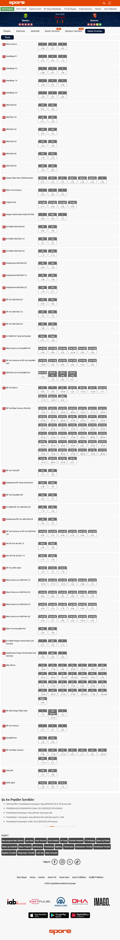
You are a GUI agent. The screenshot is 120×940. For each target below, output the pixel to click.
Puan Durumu (85, 9)
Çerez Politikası (79, 877)
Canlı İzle (39, 853)
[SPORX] (60, 932)
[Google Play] (59, 915)
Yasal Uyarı (64, 877)
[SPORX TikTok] (77, 862)
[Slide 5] (73, 826)
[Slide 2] (57, 826)
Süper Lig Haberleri (9, 847)
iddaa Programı (25, 847)
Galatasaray (38, 847)
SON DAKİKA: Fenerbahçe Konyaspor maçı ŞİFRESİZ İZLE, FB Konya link (38, 804)
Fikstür (98, 9)
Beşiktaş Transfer (9, 853)
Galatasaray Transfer (84, 847)
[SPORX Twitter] (70, 862)
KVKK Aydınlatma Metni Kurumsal (60, 883)
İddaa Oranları (95, 31)
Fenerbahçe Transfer (102, 847)
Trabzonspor (69, 847)
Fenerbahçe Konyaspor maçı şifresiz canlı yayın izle (29, 813)
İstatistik (35, 31)
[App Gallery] (80, 915)
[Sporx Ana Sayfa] (17, 3)
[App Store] (38, 915)
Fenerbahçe (49, 847)
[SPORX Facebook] (54, 862)
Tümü (7, 37)
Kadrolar (20, 31)
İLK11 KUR (21, 9)
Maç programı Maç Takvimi (13, 841)
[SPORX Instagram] (62, 862)
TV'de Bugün (70, 9)
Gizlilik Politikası (96, 877)
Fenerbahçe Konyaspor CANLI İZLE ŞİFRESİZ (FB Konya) (32, 821)
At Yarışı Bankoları (52, 9)
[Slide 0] (47, 826)
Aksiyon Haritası (74, 30)
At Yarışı (64, 841)
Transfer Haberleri (76, 841)
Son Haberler (110, 9)
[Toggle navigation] (110, 3)
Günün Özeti (35, 9)
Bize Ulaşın (22, 877)
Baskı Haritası (52, 30)
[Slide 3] (62, 826)
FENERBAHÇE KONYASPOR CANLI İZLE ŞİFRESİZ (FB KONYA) (34, 808)
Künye (32, 877)
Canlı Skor (29, 841)
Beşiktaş (58, 847)
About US (52, 877)
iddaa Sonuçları (51, 853)
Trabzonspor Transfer (26, 853)
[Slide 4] (68, 826)
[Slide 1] (52, 826)
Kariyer (41, 877)
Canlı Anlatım (53, 841)
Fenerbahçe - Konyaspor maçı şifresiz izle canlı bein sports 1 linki (35, 817)
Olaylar (7, 31)
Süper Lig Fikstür (103, 841)
